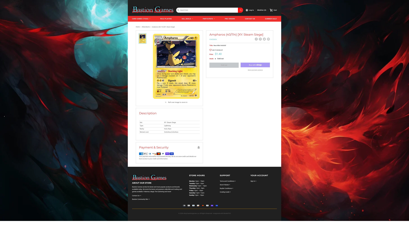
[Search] (240, 10)
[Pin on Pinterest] (260, 39)
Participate (208, 19)
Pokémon (213, 39)
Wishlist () (261, 10)
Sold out (224, 65)
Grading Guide (224, 192)
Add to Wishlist (217, 50)
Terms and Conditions (227, 181)
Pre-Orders (230, 19)
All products (146, 27)
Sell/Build (187, 19)
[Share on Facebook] (256, 39)
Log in (251, 10)
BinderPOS (227, 213)
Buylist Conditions (226, 188)
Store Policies (224, 185)
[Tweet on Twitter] (264, 39)
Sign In (253, 181)
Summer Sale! (271, 19)
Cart (275, 10)
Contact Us (250, 19)
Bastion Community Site (140, 199)
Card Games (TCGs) (140, 19)
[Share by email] (268, 39)
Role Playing (166, 19)
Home (138, 27)
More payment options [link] (255, 70)
